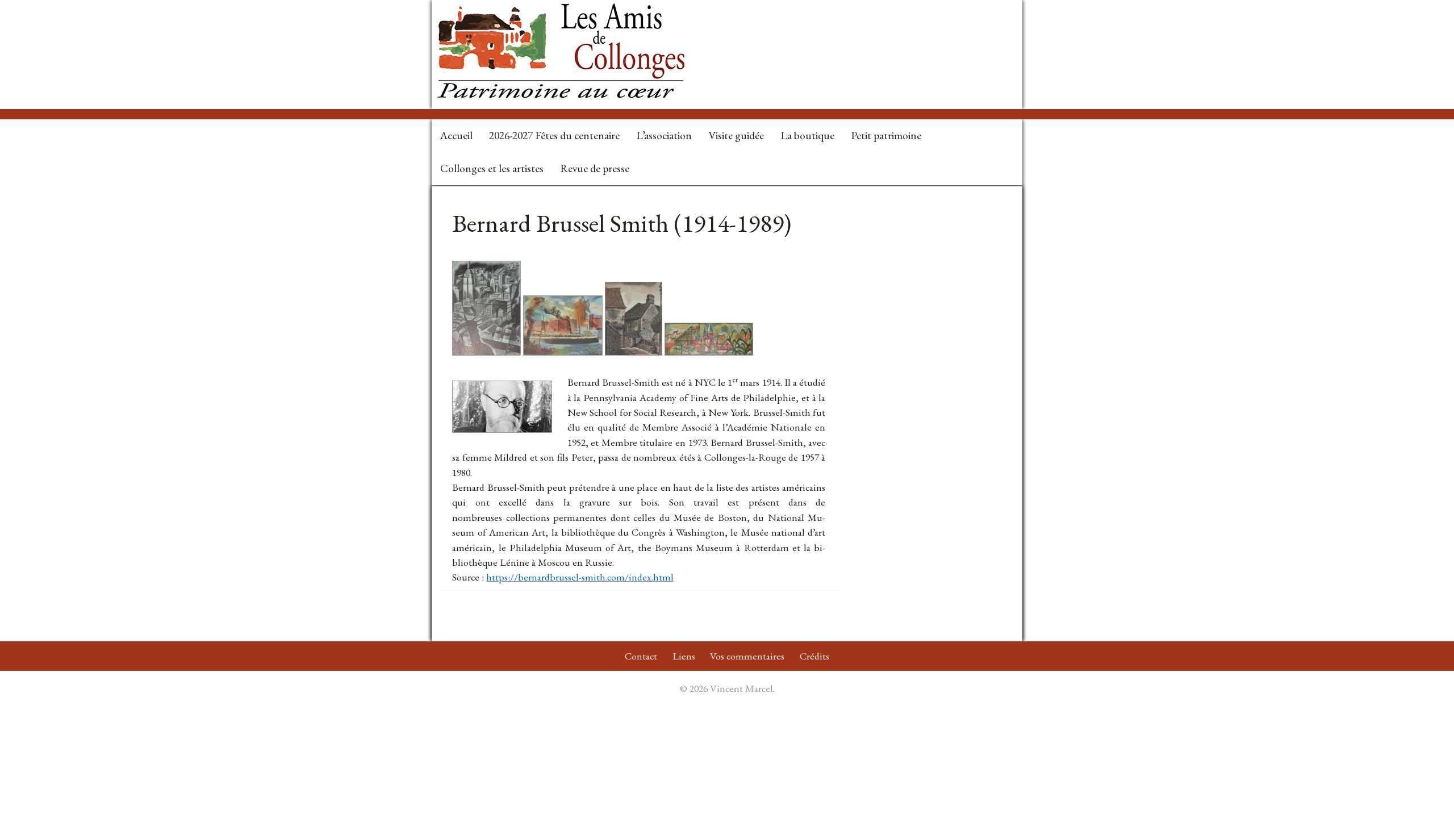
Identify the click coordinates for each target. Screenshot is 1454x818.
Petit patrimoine (886, 135)
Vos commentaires (747, 655)
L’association (664, 135)
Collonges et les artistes (492, 168)
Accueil (456, 135)
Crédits (814, 655)
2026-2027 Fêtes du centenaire (554, 135)
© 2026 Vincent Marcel (726, 688)
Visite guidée (736, 135)
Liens (683, 655)
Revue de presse (594, 168)
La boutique (807, 135)
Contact (641, 655)
